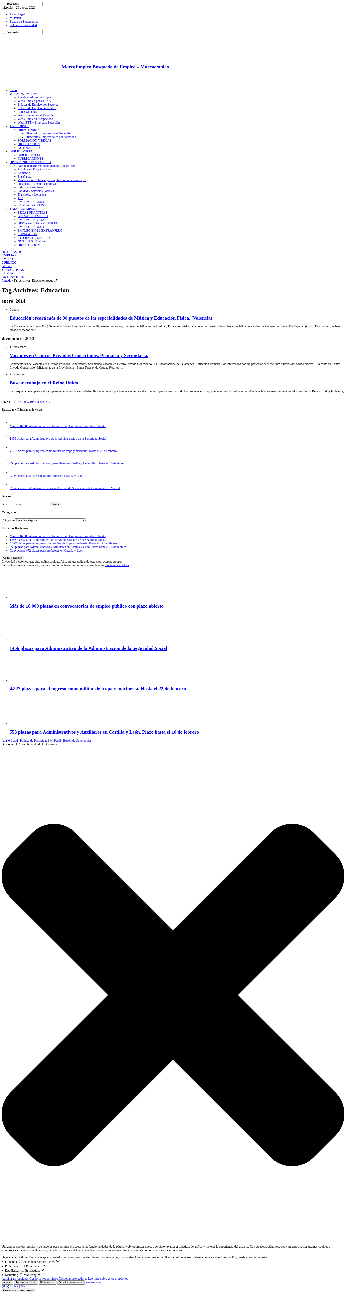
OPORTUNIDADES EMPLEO (30, 162)
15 (42, 401)
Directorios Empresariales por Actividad (51, 137)
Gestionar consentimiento (18, 1290)
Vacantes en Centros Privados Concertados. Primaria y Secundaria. (79, 355)
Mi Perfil (15, 18)
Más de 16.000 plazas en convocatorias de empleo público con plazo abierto (58, 426)
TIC (20, 198)
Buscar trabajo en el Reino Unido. (44, 382)
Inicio (13, 90)
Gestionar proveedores (73, 1278)
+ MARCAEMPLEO (23, 209)
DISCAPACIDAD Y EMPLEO (38, 223)
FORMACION (27, 234)
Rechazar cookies (25, 1282)
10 (31, 401)
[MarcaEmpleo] (21, 83)
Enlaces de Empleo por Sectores (38, 104)
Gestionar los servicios (43, 1278)
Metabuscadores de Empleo (35, 97)
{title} (5, 1286)
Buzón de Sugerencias (24, 21)
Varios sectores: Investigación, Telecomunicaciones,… (52, 180)
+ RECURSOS (19, 126)
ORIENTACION (29, 245)
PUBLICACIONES (30, 158)
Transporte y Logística (32, 194)
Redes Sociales (27, 111)
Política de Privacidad (33, 740)
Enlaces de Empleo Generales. (37, 108)
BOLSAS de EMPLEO (33, 216)
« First (23, 401)
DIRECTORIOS (28, 129)
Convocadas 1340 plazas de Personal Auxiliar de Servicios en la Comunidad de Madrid (65, 488)
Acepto (7, 1282)
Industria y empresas (30, 187)
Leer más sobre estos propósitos (108, 1278)
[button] (173, 995)
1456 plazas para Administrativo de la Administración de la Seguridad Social (58, 438)
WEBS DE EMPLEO (24, 93)
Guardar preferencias (71, 1282)
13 (36, 401)
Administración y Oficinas (34, 169)
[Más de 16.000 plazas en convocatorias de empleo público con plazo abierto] (14, 422)
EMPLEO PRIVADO (32, 205)
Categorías (8, 520)
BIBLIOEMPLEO (21, 151)
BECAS (13, 267)
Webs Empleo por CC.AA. (35, 101)
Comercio (24, 173)
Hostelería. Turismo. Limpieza (37, 183)
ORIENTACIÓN (29, 144)
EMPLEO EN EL (13, 275)
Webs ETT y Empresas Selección (39, 122)
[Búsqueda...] (3, 4)
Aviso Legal (17, 14)
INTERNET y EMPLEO (34, 237)
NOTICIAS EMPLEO (32, 241)
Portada (6, 280)
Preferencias (47, 1282)
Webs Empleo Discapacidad (35, 119)
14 (39, 401)
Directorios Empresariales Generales (48, 133)
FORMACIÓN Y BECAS (34, 140)
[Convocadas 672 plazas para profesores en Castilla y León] (14, 472)
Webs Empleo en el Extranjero (37, 115)
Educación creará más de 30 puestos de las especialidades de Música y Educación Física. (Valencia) (111, 318)
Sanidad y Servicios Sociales (36, 191)
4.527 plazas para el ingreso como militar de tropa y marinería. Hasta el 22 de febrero (63, 451)
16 (45, 401)
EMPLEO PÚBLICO (31, 201)
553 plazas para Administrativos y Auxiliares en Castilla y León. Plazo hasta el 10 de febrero (68, 463)
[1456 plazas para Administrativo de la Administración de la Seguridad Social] (14, 435)
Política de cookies (117, 565)
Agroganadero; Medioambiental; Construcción (47, 165)
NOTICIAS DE (12, 253)
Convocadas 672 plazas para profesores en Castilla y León (46, 475)
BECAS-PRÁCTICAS (32, 212)
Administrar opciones (15, 1278)
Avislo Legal (10, 740)
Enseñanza (24, 176)
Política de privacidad (23, 25)
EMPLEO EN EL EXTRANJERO (40, 230)
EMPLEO (9, 260)
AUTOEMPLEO (29, 147)
